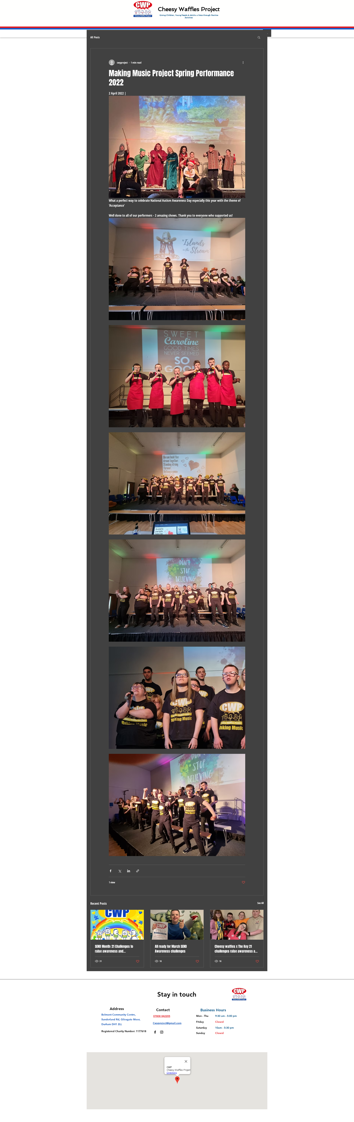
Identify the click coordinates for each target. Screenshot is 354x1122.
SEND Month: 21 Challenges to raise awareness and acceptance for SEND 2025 (114, 949)
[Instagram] (162, 1032)
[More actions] (243, 62)
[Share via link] (137, 871)
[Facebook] (155, 1032)
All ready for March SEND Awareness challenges (171, 949)
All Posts (95, 37)
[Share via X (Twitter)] (119, 871)
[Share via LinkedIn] (128, 871)
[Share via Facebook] (110, 871)
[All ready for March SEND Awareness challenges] (177, 925)
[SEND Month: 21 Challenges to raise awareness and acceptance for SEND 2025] (117, 925)
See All (260, 903)
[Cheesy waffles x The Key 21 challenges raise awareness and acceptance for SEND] (236, 925)
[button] (259, 37)
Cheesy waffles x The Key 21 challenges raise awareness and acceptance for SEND (236, 949)
